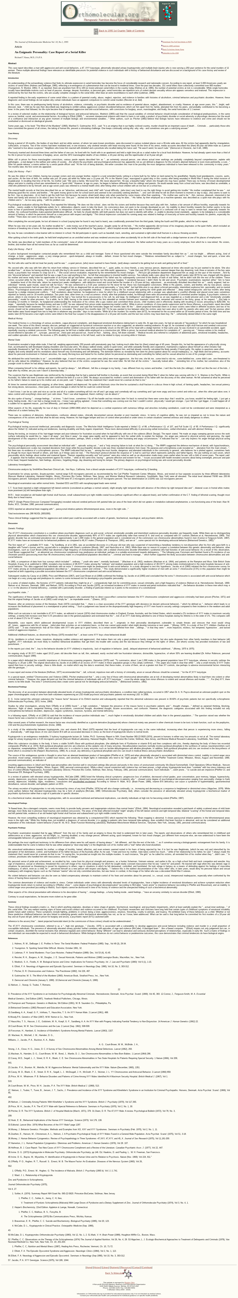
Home (89, 1267)
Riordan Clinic (130, 1282)
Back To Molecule (113, 1273)
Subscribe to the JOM (170, 53)
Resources (126, 1267)
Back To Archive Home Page (173, 49)
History (97, 1267)
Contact (136, 1267)
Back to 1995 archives (171, 46)
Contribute (147, 1267)
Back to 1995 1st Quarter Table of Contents (121, 30)
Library (105, 1267)
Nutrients (115, 1267)
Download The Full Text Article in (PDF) (177, 42)
